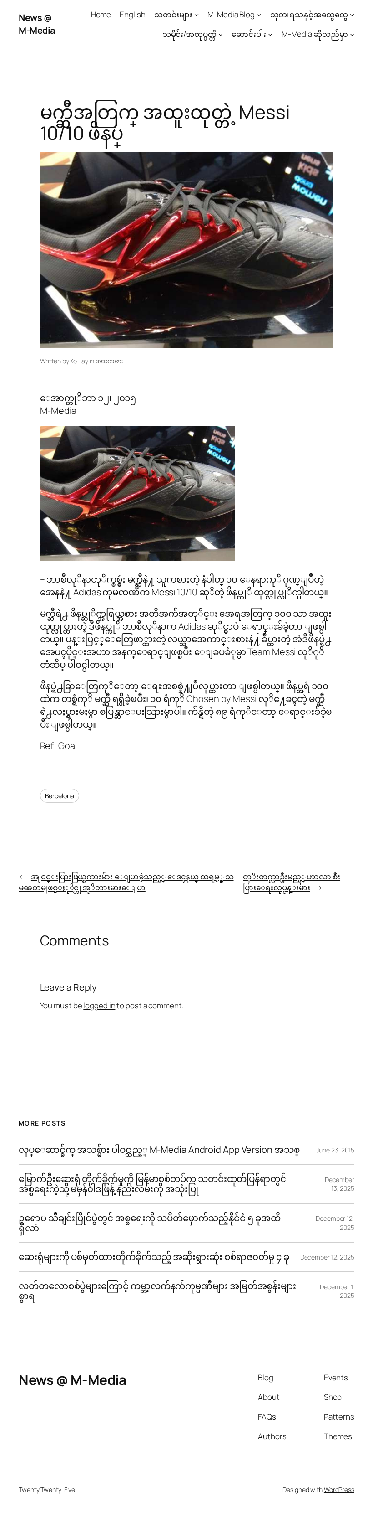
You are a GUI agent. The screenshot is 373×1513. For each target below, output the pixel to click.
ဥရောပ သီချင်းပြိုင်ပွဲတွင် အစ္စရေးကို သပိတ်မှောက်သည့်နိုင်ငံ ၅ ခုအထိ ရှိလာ (150, 1223)
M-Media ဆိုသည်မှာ (315, 34)
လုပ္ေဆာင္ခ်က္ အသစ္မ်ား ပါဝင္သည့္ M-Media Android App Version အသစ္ (159, 1150)
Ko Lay (79, 360)
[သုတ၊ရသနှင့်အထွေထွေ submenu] (352, 14)
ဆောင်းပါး (249, 34)
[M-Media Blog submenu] (259, 14)
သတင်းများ (173, 14)
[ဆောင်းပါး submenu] (270, 34)
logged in (99, 1005)
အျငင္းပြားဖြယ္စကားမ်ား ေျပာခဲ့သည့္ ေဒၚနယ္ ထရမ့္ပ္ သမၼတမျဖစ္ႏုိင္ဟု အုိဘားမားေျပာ (126, 882)
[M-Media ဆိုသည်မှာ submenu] (352, 34)
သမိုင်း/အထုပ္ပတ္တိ (189, 34)
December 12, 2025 (327, 1257)
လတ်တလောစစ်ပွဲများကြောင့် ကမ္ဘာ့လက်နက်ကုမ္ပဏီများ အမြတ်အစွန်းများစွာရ (157, 1291)
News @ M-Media (37, 23)
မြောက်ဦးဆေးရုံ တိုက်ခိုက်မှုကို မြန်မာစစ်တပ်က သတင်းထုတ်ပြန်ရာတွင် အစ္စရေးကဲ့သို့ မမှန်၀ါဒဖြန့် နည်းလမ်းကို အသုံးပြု (152, 1184)
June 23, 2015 (335, 1150)
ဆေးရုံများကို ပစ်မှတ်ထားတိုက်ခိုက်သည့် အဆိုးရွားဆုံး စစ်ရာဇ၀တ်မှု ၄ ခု (155, 1257)
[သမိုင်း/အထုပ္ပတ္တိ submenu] (220, 34)
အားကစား (110, 360)
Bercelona (59, 795)
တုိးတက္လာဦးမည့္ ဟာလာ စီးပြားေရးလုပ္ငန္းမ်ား (291, 882)
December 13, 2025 (339, 1184)
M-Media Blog (231, 14)
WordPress (339, 1489)
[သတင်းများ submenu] (196, 14)
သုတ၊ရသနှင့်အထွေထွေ (309, 14)
